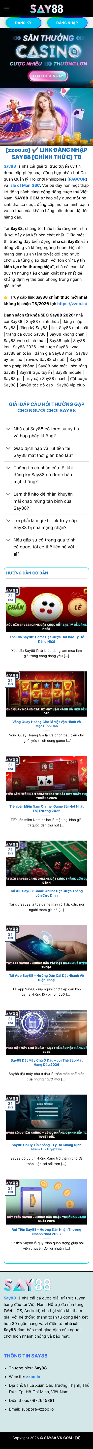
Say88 (10, 1297)
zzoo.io (33, 1376)
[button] (7, 8)
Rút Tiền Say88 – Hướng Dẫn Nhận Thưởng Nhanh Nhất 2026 (46, 1232)
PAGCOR (77, 179)
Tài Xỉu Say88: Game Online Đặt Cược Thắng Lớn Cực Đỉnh (46, 893)
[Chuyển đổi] (8, 429)
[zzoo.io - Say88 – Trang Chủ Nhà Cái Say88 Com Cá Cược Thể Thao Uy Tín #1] (46, 8)
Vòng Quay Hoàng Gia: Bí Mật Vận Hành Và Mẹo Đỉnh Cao (46, 724)
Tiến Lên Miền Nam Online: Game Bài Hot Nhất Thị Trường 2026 (46, 808)
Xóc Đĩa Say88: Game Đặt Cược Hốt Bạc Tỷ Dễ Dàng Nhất (46, 639)
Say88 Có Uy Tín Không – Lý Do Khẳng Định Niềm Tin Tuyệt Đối (46, 1147)
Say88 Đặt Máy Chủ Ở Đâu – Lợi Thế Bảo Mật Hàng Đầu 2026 (47, 1062)
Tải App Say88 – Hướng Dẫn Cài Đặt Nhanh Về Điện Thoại (46, 978)
